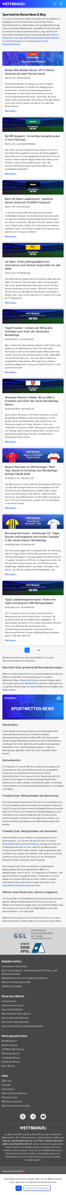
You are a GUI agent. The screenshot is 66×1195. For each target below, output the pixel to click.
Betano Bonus (9, 1044)
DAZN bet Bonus (11, 1061)
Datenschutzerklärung (14, 1093)
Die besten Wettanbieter (15, 1021)
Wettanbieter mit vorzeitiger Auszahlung (24, 977)
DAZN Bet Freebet (12, 986)
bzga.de (6, 1140)
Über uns (7, 1080)
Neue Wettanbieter (12, 1009)
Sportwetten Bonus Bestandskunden (22, 1025)
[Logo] (33, 1128)
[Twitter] (23, 1117)
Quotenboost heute (13, 1005)
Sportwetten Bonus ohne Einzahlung (20, 843)
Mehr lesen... (11, 111)
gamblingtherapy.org (21, 1140)
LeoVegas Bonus (11, 1057)
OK (18, 1188)
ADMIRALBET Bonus (13, 1049)
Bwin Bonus (8, 1065)
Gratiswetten (9, 1001)
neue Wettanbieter (29, 683)
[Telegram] (33, 1117)
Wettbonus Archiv (12, 1101)
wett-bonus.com (18, 4)
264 (39, 650)
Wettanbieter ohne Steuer (16, 1013)
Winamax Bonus (11, 1053)
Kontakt (6, 1084)
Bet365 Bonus (9, 1040)
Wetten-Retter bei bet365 (16, 982)
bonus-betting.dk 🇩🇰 (14, 1170)
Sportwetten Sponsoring (15, 1105)
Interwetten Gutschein (13, 885)
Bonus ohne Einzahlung (15, 1017)
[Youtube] (43, 1117)
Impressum (8, 1088)
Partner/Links (9, 1097)
